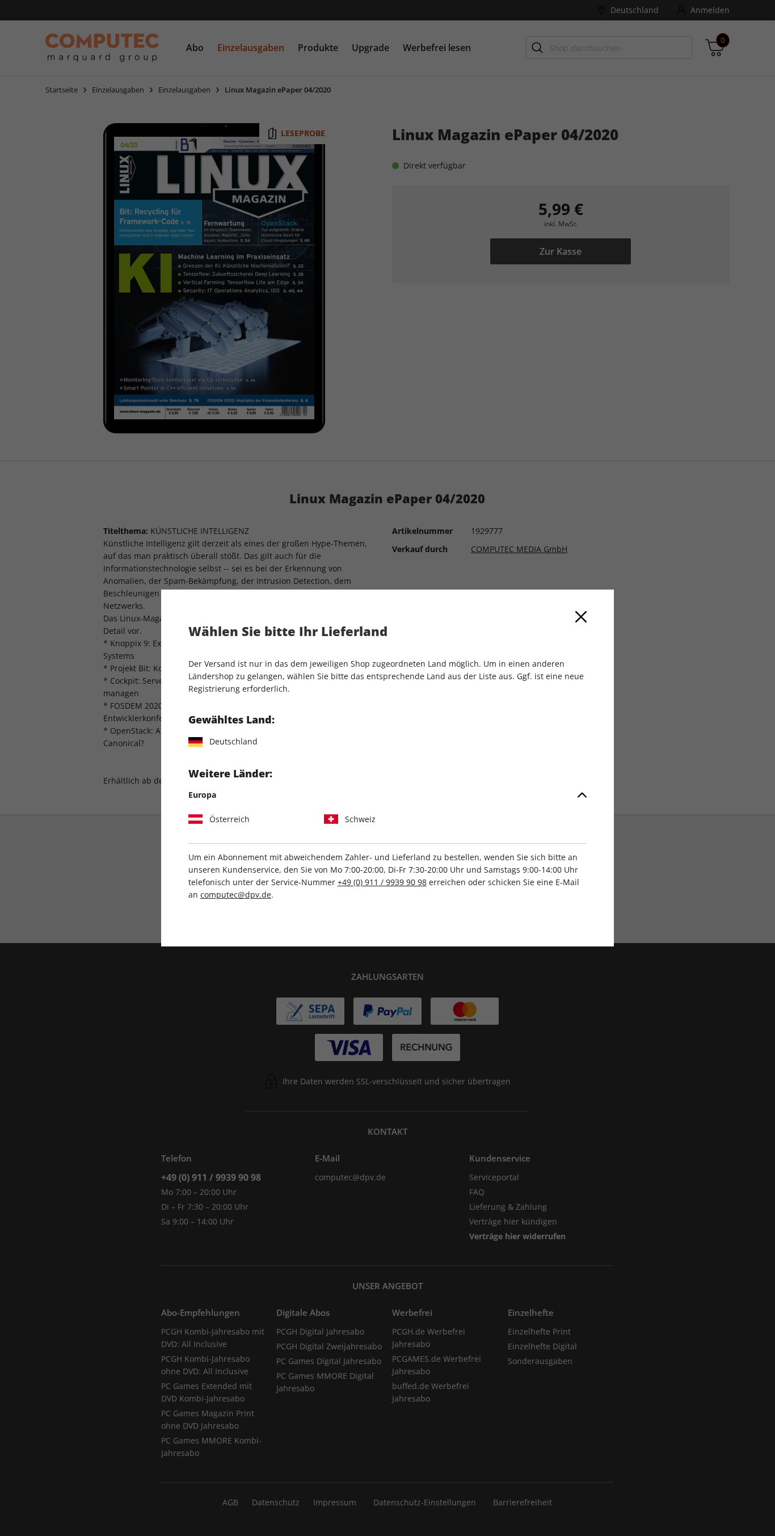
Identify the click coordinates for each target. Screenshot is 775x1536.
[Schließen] (581, 616)
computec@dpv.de (235, 894)
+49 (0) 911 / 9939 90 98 (382, 882)
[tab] (387, 795)
